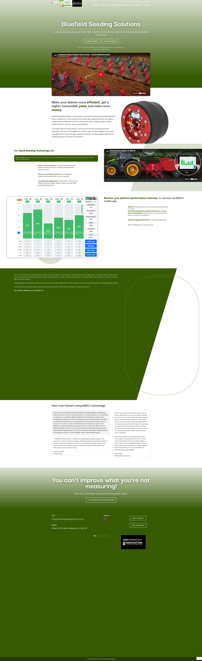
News (131, 5)
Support (137, 5)
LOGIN (143, 2)
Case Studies (115, 5)
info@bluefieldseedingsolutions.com (129, 2)
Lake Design (112, 659)
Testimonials (124, 5)
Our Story (96, 5)
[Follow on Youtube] (108, 519)
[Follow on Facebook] (105, 519)
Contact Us (146, 5)
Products (105, 5)
